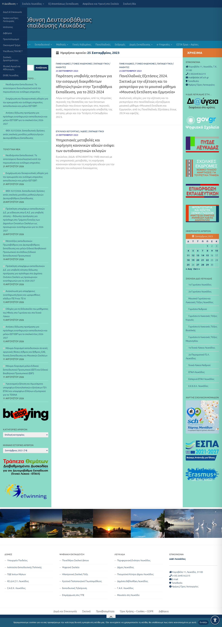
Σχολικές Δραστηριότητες (10, 59)
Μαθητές (61, 44)
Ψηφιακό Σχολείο (70, 567)
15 (207, 255)
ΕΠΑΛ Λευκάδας (196, 372)
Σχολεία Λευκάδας (32, 3)
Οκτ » (196, 269)
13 (197, 255)
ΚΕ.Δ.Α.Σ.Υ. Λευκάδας (18, 581)
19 (193, 260)
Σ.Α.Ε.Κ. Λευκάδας (16, 588)
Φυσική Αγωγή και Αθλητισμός (11, 68)
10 (216, 250)
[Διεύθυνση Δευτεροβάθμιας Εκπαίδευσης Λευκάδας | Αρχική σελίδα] (49, 24)
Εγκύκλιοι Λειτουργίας (67, 131)
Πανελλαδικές (103, 44)
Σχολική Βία (129, 3)
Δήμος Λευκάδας (125, 567)
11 (188, 255)
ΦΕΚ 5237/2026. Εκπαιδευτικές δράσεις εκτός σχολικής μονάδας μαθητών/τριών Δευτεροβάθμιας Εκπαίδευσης (24, 134)
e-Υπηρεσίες (163, 44)
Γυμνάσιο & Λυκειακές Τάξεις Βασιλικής (201, 328)
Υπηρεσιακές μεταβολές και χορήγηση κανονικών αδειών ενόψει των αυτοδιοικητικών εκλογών (85, 145)
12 (193, 255)
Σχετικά (86, 611)
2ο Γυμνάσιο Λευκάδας (199, 291)
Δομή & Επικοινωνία (12, 12)
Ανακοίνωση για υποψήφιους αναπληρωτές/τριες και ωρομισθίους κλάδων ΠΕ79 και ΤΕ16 (21, 295)
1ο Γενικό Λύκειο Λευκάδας (201, 347)
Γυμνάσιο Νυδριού (197, 309)
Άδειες (84, 131)
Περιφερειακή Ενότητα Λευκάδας (133, 560)
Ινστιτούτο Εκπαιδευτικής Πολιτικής (24, 567)
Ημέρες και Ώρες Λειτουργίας (10, 19)
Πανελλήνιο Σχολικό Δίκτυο (75, 560)
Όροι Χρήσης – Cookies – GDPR (136, 611)
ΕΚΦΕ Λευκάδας (10, 75)
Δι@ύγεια (7, 33)
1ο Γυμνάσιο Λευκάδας (199, 284)
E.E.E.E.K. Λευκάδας (198, 386)
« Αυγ (189, 269)
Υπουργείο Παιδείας (17, 560)
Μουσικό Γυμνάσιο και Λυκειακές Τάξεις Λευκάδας (199, 300)
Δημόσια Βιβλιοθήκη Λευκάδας (132, 581)
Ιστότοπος (8, 27)
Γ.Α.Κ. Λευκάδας (125, 588)
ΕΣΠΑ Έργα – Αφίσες (187, 44)
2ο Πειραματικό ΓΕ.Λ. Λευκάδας (197, 356)
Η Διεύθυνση (9, 3)
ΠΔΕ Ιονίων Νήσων (16, 574)
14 (202, 255)
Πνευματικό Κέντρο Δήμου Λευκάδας (135, 574)
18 (188, 260)
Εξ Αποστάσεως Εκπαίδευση (63, 3)
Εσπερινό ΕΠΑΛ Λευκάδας (201, 379)
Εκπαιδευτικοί (42, 44)
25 (188, 264)
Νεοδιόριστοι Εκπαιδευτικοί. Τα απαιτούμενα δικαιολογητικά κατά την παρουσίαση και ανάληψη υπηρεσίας (22, 88)
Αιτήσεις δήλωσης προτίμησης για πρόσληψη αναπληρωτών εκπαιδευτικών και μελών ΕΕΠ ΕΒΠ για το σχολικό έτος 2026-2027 (25, 118)
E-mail (175, 579)
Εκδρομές (120, 44)
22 (207, 260)
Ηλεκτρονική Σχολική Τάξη (75, 574)
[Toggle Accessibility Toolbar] (215, 620)
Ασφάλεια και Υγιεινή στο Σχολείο (101, 3)
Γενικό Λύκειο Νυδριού (199, 365)
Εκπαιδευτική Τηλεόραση (74, 588)
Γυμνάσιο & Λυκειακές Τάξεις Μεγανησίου (201, 339)
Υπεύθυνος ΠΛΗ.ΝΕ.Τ (13, 51)
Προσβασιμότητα (105, 611)
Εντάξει (203, 622)
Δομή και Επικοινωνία (65, 611)
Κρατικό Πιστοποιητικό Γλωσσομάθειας (82, 581)
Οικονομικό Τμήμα (11, 45)
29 (207, 264)
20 (197, 260)
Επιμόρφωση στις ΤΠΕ (73, 595)
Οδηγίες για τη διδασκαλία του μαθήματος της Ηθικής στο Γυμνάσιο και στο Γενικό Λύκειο (25, 313)
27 (197, 264)
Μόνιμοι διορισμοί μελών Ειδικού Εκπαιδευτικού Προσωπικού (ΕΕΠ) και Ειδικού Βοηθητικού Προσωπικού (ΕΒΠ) (25, 370)
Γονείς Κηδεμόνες (81, 44)
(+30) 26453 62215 (181, 575)
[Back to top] (111, 617)
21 (202, 260)
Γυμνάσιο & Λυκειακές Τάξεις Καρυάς (201, 318)
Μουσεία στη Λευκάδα (128, 595)
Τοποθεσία (176, 583)
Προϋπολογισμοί (11, 39)
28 (202, 264)
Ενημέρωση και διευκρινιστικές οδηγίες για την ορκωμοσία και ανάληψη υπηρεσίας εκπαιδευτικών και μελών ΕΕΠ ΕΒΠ (25, 102)
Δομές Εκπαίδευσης (139, 44)
